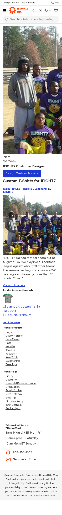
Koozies (10, 353)
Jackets (10, 350)
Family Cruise (14, 390)
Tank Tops (11, 364)
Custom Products (14, 475)
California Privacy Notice (40, 483)
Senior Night (13, 408)
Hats (8, 342)
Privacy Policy (16, 483)
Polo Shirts (12, 357)
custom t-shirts (47, 479)
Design (22, 173)
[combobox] (31, 19)
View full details (14, 285)
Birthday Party (14, 401)
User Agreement (47, 487)
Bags (9, 332)
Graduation (13, 386)
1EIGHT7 (8, 192)
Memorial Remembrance (21, 383)
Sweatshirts (13, 360)
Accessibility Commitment (21, 487)
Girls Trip (11, 397)
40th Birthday (14, 404)
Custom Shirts (14, 335)
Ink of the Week (11, 322)
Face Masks (12, 339)
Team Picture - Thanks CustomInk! (25, 189)
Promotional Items (36, 475)
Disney (9, 376)
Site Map (53, 475)
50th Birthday (14, 394)
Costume (11, 379)
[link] (18, 10)
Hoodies (10, 346)
